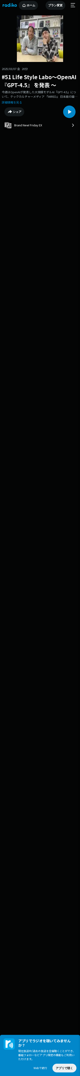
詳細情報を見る (12, 102)
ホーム (31, 5)
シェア (17, 111)
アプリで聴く (64, 1068)
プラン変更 (55, 5)
